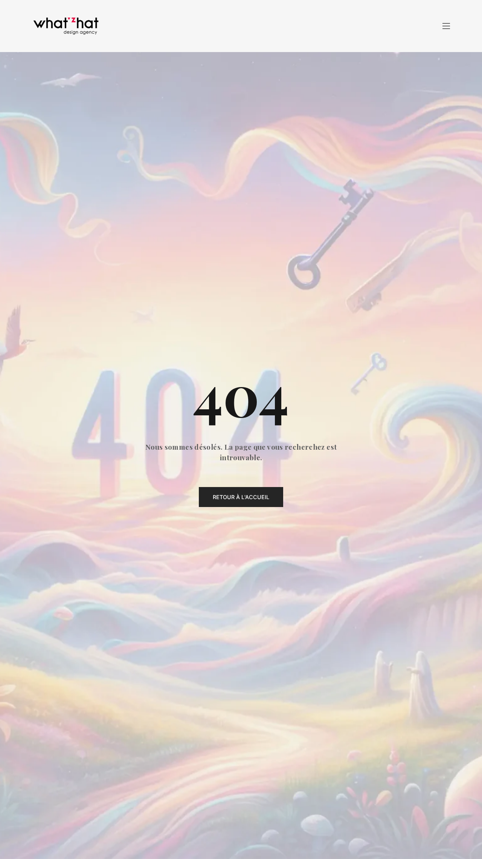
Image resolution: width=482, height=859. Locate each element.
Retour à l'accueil (241, 497)
